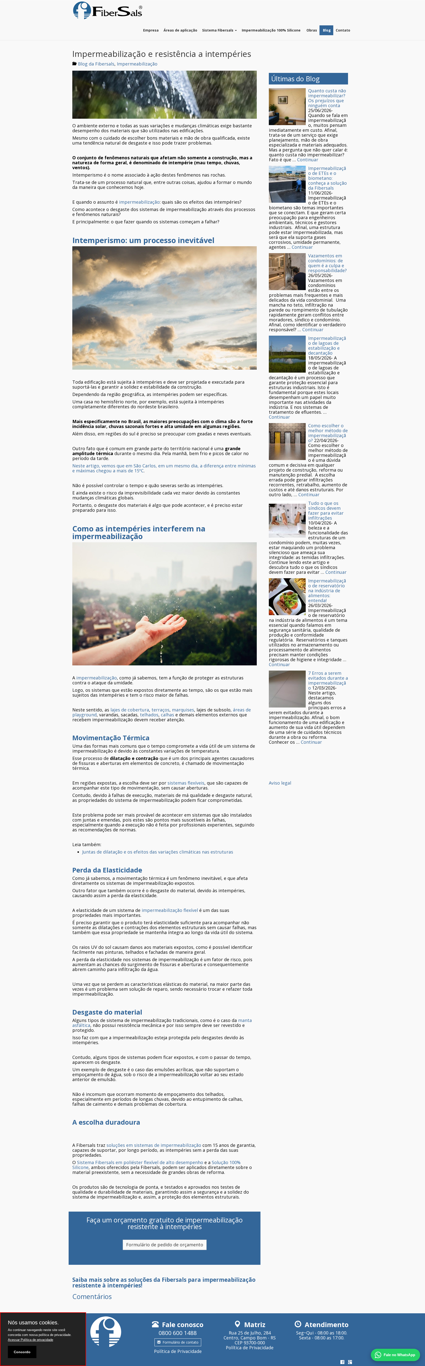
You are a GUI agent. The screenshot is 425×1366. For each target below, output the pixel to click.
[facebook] (342, 1362)
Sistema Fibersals (218, 30)
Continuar (307, 160)
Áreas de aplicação (180, 30)
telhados (149, 715)
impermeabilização (139, 202)
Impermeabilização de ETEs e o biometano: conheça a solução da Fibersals (327, 178)
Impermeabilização (137, 64)
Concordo (22, 1352)
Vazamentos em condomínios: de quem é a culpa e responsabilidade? (327, 263)
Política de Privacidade (178, 1351)
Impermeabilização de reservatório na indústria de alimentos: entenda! (327, 590)
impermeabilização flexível (170, 910)
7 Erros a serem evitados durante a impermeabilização (328, 680)
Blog (326, 30)
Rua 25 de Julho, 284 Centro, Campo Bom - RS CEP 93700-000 (250, 1338)
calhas (167, 715)
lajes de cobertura (129, 710)
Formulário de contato (180, 1342)
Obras (311, 30)
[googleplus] (350, 1362)
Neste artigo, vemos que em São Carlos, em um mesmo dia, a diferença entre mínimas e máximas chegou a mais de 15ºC (164, 468)
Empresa (151, 30)
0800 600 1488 (178, 1333)
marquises (183, 710)
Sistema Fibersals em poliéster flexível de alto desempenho (140, 1162)
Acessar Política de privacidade (30, 1340)
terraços (160, 710)
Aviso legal (280, 783)
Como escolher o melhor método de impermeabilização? (328, 433)
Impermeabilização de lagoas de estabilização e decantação (327, 345)
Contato (343, 30)
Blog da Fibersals (96, 64)
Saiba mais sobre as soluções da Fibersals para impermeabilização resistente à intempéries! (164, 1282)
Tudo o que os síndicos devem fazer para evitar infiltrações (326, 510)
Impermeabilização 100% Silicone (271, 30)
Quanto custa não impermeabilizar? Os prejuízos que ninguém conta (327, 98)
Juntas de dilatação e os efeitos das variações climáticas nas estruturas (157, 852)
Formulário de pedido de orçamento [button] (164, 1245)
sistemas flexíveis (185, 783)
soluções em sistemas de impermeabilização (153, 1145)
